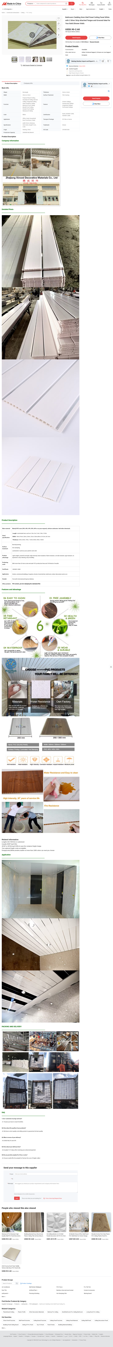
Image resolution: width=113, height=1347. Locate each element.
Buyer (72, 9)
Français (33, 1336)
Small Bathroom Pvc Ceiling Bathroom (72, 1312)
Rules (110, 9)
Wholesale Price (59, 1334)
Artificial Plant (33, 1290)
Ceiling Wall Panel (86, 1320)
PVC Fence (59, 1287)
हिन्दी (80, 1336)
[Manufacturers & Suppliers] (11, 3)
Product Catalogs (27, 1283)
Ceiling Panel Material (72, 1320)
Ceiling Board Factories (40, 1320)
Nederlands (60, 1336)
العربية (65, 1336)
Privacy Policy (82, 1340)
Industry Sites (68, 1334)
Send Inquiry (76, 37)
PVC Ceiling (29, 12)
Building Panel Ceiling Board (10, 1324)
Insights (101, 1334)
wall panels (5, 1293)
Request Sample (94, 42)
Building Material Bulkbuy (65, 1324)
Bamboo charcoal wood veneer (64, 1290)
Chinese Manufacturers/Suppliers (35, 1334)
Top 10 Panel (40, 1324)
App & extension (90, 9)
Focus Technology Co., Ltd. (44, 1340)
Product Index (87, 1334)
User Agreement (66, 1340)
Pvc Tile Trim (87, 1287)
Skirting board (88, 1293)
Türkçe (91, 1336)
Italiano (48, 1336)
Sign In (68, 75)
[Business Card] (108, 91)
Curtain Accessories (89, 1290)
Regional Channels (77, 1334)
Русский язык (40, 1336)
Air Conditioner (6, 1287)
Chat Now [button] (101, 37)
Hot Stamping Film (61, 1293)
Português (27, 1336)
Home (3, 12)
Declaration (75, 1340)
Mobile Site (94, 1334)
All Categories (8, 9)
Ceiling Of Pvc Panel (27, 1324)
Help (80, 9)
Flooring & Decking (34, 1293)
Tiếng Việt (96, 1336)
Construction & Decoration (13, 12)
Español (21, 1336)
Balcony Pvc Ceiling (53, 1312)
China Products (22, 1334)
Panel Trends (51, 1324)
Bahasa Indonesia (105, 1336)
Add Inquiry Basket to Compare (32, 65)
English (15, 1336)
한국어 (70, 1336)
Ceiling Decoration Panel (101, 1320)
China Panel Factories (9, 1320)
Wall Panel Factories (24, 1320)
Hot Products (13, 1334)
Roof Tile (4, 1290)
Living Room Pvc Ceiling (92, 1312)
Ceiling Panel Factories (56, 1320)
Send (17, 1198)
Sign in (109, 4)
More (3, 1328)
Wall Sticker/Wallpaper (35, 1287)
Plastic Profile (21, 1312)
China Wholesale (49, 1334)
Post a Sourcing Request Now (52, 1198)
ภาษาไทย (85, 1336)
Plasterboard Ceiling (8, 1312)
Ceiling (22, 12)
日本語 (75, 1336)
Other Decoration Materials (36, 1312)
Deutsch (53, 1336)
